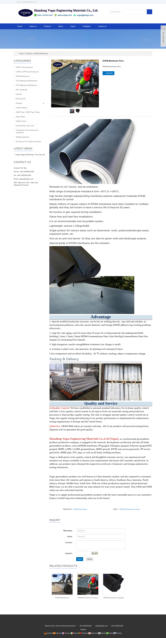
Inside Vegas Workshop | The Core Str (30, 155)
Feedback (87, 26)
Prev (54, 83)
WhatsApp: (68, 531)
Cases (72, 26)
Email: (70, 537)
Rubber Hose (21, 121)
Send (80, 559)
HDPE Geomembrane (24, 67)
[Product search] (149, 11)
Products (47, 26)
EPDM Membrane (41, 53)
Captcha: (69, 553)
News (60, 26)
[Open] (163, 36)
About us (33, 26)
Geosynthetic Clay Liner (25, 126)
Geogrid (19, 103)
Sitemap (83, 629)
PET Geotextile (21, 90)
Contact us (102, 26)
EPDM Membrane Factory (130, 509)
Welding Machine (22, 137)
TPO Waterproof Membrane (26, 81)
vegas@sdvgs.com (101, 626)
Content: (69, 542)
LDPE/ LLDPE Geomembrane (27, 72)
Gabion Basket (21, 108)
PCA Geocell (21, 99)
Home (19, 26)
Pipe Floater (20, 117)
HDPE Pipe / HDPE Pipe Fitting (28, 112)
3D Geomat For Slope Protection (28, 141)
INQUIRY (109, 73)
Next (96, 83)
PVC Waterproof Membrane (26, 85)
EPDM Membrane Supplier (113, 598)
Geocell (19, 94)
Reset (89, 559)
